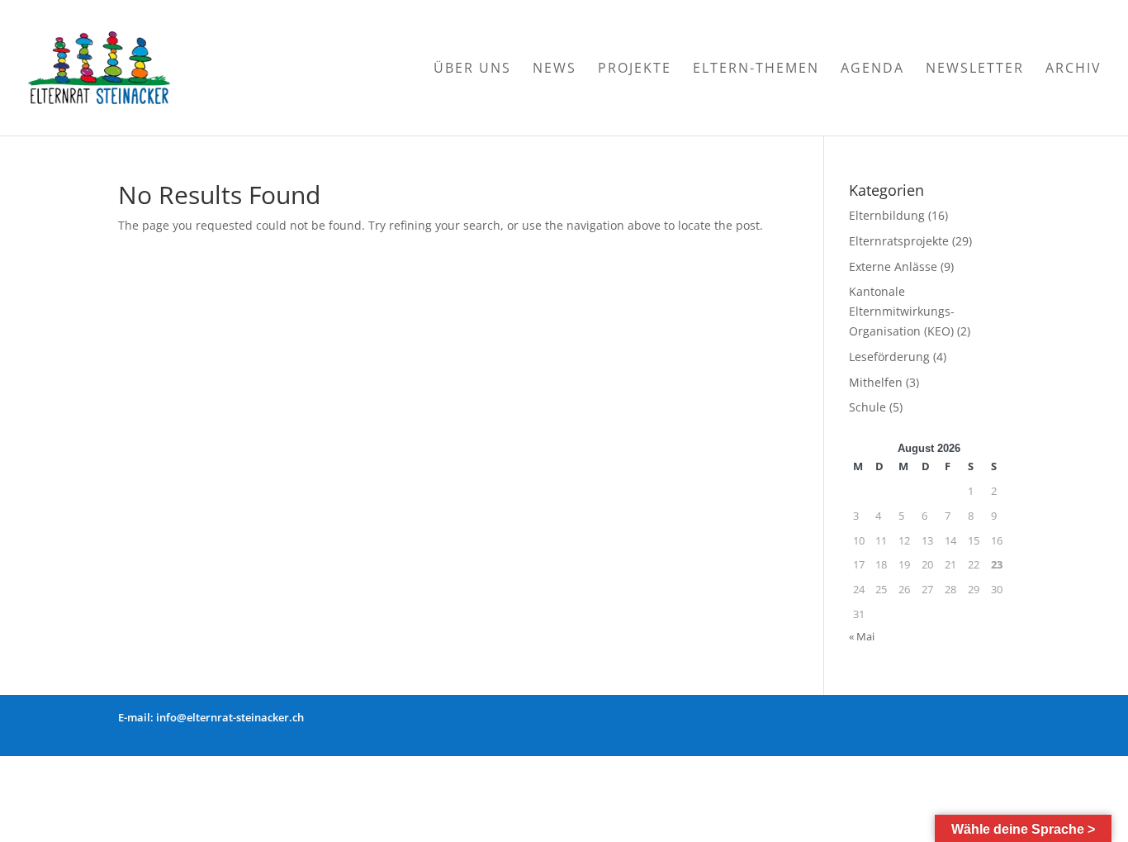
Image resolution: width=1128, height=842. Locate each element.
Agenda (872, 69)
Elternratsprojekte (899, 241)
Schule (867, 407)
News (554, 69)
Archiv (1073, 69)
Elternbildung (887, 215)
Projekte (634, 69)
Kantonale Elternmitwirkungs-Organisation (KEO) (902, 311)
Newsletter (975, 69)
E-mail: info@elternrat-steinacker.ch (211, 717)
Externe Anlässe (893, 266)
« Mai (861, 636)
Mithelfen (876, 382)
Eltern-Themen (756, 69)
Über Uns (472, 69)
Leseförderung (889, 356)
